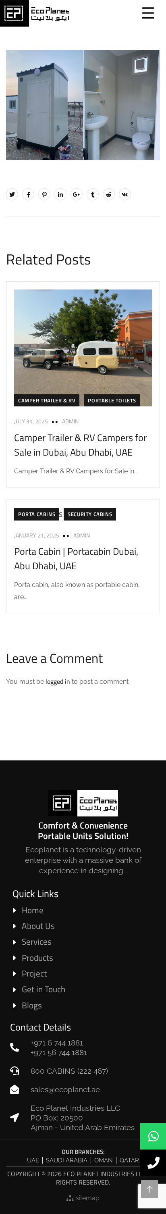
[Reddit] (109, 194)
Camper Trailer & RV (46, 400)
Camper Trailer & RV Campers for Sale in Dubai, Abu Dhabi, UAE (80, 444)
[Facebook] (28, 194)
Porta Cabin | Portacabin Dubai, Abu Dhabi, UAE (76, 558)
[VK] (125, 194)
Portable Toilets (112, 400)
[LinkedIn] (60, 194)
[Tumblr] (93, 194)
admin (70, 421)
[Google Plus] (77, 194)
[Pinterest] (44, 194)
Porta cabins (36, 514)
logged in (58, 681)
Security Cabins (90, 514)
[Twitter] (12, 194)
